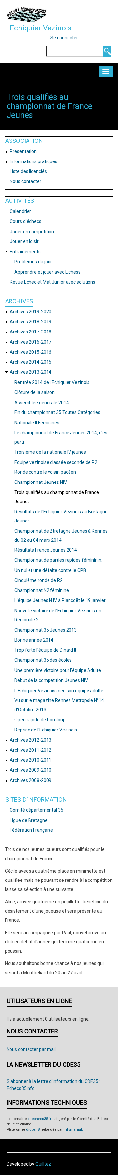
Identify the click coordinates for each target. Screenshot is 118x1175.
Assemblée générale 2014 (41, 402)
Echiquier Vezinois (40, 28)
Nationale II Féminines (36, 422)
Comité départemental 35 (36, 810)
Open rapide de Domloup (40, 719)
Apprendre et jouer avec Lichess (47, 272)
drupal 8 (33, 1130)
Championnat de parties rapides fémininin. (58, 560)
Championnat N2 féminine (41, 590)
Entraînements (25, 251)
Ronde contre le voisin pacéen (45, 472)
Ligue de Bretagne (29, 820)
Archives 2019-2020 (30, 311)
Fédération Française (31, 830)
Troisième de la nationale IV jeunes (50, 452)
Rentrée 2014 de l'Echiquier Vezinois (51, 382)
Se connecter (64, 37)
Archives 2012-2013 (30, 740)
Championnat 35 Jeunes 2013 (45, 630)
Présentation (23, 151)
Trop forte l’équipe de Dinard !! (45, 650)
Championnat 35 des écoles (43, 660)
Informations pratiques (33, 161)
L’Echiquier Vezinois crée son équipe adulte (58, 690)
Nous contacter (25, 181)
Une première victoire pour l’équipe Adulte (57, 670)
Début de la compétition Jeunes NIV (51, 680)
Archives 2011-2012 (30, 750)
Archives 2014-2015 (30, 362)
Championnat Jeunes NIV (40, 482)
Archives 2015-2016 (30, 352)
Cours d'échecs (25, 221)
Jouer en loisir (24, 241)
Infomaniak (73, 1130)
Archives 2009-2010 (30, 770)
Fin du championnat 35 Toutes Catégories (57, 412)
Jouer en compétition (32, 231)
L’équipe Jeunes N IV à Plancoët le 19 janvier (60, 600)
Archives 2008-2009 (30, 780)
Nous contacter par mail (31, 1049)
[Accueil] (27, 14)
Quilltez (43, 1163)
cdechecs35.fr (39, 1119)
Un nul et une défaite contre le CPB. (50, 570)
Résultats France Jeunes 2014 (45, 550)
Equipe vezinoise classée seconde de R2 (55, 462)
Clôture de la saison (34, 392)
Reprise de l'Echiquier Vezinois (45, 729)
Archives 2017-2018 (30, 331)
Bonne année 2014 (33, 640)
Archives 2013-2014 (30, 372)
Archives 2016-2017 (30, 342)
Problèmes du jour (33, 261)
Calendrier (20, 211)
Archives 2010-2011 (30, 760)
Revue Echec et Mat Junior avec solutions (52, 282)
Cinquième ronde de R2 (38, 580)
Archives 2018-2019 (30, 321)
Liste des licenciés (28, 171)
